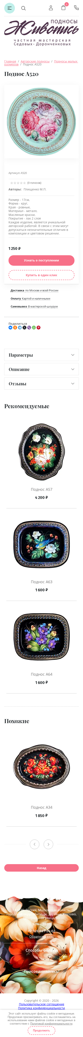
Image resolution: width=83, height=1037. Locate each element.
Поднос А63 (41, 581)
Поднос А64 (41, 674)
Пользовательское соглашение (41, 1004)
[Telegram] (20, 327)
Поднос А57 (41, 489)
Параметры (21, 355)
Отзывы (17, 383)
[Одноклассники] (15, 327)
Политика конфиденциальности (41, 1008)
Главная (10, 61)
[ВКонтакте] (10, 327)
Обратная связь (41, 936)
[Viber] (29, 327)
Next (48, 844)
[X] (24, 327)
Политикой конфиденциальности (51, 1023)
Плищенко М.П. (35, 189)
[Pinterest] (38, 327)
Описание (19, 369)
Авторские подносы (35, 61)
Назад (41, 868)
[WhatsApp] (34, 327)
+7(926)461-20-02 (41, 931)
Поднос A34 (41, 807)
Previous (34, 844)
